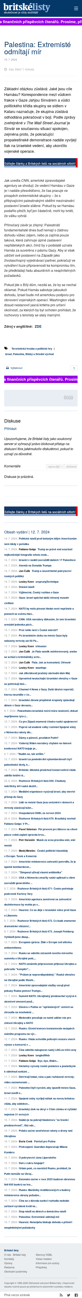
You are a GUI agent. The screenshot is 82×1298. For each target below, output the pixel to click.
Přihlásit (10, 428)
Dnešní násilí (26, 587)
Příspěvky (41, 1267)
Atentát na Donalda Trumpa (35, 565)
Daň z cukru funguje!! (31, 1163)
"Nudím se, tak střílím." (31, 754)
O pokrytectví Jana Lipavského (37, 1157)
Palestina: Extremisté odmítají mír (39, 1217)
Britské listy (34, 9)
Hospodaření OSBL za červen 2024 (40, 813)
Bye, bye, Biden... (48, 1061)
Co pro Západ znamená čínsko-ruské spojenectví (48, 721)
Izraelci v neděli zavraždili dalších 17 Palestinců (47, 560)
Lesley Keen (26, 581)
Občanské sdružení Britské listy (45, 1283)
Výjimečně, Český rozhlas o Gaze (39, 592)
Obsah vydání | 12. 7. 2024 (27, 531)
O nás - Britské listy (15, 1254)
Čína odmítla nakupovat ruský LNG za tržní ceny (47, 1050)
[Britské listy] (41, 163)
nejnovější (54, 466)
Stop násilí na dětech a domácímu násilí (42, 1211)
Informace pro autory (47, 1263)
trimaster (41, 646)
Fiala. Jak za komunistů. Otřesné (51, 662)
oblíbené (71, 466)
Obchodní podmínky (15, 1271)
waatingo (41, 668)
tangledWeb (43, 1055)
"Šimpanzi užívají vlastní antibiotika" (40, 872)
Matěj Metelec (27, 851)
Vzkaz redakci (44, 1259)
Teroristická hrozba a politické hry (32, 348)
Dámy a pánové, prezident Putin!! (38, 738)
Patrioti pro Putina (45, 1141)
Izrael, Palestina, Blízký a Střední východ (29, 354)
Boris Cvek (25, 1141)
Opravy (8, 1263)
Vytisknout (16, 368)
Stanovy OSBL (44, 1254)
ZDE (38, 326)
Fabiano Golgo (27, 549)
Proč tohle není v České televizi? (38, 630)
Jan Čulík (24, 571)
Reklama (9, 1267)
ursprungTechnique (47, 581)
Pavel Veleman (28, 829)
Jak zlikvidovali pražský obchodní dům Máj (44, 673)
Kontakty (9, 1259)
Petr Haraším (27, 840)
